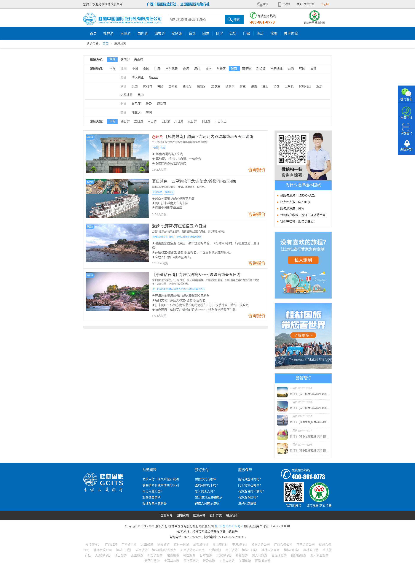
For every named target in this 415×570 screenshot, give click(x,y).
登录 (299, 4)
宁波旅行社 (239, 544)
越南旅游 (173, 555)
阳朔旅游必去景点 (192, 550)
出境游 (160, 33)
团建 (205, 33)
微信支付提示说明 (207, 503)
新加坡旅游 (155, 555)
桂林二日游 (123, 550)
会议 (192, 33)
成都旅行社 (200, 544)
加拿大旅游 (227, 560)
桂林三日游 (249, 550)
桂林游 (108, 33)
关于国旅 (291, 33)
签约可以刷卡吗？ (207, 485)
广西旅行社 (129, 544)
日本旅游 (206, 555)
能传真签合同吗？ (250, 479)
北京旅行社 (223, 555)
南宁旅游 (231, 550)
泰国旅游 (137, 555)
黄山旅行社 (220, 544)
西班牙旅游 (279, 555)
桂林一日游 (181, 544)
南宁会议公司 (306, 544)
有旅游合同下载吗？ (251, 491)
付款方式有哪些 (205, 479)
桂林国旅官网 (270, 550)
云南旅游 (142, 550)
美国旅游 (245, 560)
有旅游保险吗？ (248, 497)
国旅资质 (183, 515)
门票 (246, 33)
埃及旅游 (209, 560)
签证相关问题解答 (154, 503)
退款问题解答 (247, 503)
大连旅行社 (102, 555)
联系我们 (232, 515)
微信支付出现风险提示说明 (160, 479)
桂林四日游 (291, 550)
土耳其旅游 (171, 560)
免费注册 (309, 4)
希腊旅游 (242, 555)
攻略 (273, 33)
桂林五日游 (310, 550)
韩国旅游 (189, 555)
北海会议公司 (103, 550)
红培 (233, 33)
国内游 (142, 33)
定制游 (177, 33)
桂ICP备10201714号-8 (229, 526)
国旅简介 (166, 515)
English (325, 4)
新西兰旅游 (152, 560)
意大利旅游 (259, 555)
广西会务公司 (283, 544)
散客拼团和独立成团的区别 (160, 485)
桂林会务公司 (261, 544)
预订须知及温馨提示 (208, 497)
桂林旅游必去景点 (164, 550)
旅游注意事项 (151, 497)
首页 (93, 33)
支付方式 (216, 515)
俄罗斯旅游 (298, 555)
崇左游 (125, 33)
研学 (219, 33)
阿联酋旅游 (262, 560)
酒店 (260, 33)
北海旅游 (147, 544)
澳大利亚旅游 (319, 555)
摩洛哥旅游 (191, 560)
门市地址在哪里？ (250, 485)
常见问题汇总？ (153, 491)
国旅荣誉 (199, 515)
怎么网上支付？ (205, 491)
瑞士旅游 (121, 555)
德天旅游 (163, 544)
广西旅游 (111, 544)
